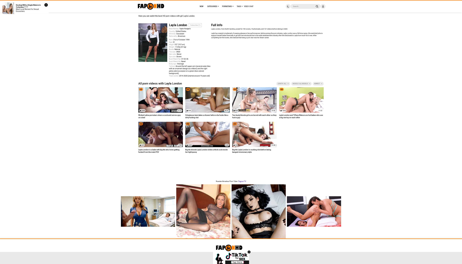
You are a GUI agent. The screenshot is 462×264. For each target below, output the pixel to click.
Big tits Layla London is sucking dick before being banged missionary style (251, 151)
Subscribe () (195, 25)
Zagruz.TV (242, 181)
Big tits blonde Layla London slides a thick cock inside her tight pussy (206, 151)
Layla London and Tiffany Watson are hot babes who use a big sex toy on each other (301, 116)
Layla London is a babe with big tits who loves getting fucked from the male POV (159, 151)
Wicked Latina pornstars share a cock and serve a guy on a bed (159, 116)
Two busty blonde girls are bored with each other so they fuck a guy (254, 116)
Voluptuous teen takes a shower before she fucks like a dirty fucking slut (206, 116)
